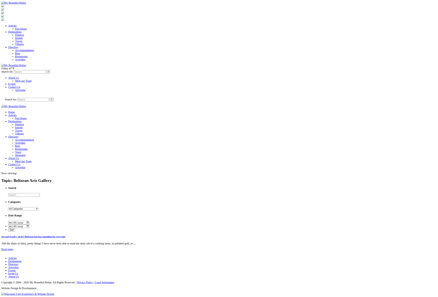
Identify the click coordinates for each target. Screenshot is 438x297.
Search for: (7, 71)
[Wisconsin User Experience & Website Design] (27, 294)
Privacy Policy (85, 282)
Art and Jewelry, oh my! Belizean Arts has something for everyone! (33, 236)
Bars (17, 53)
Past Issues (21, 28)
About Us (13, 77)
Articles (12, 25)
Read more (7, 249)
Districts (19, 34)
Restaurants (21, 56)
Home (11, 112)
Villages (19, 44)
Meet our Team (23, 80)
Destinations (15, 31)
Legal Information (104, 282)
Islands (19, 38)
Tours (18, 152)
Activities (20, 59)
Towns (18, 41)
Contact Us (14, 87)
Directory (13, 47)
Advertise (20, 90)
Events (12, 83)
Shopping (20, 155)
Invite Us (13, 273)
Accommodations (24, 50)
